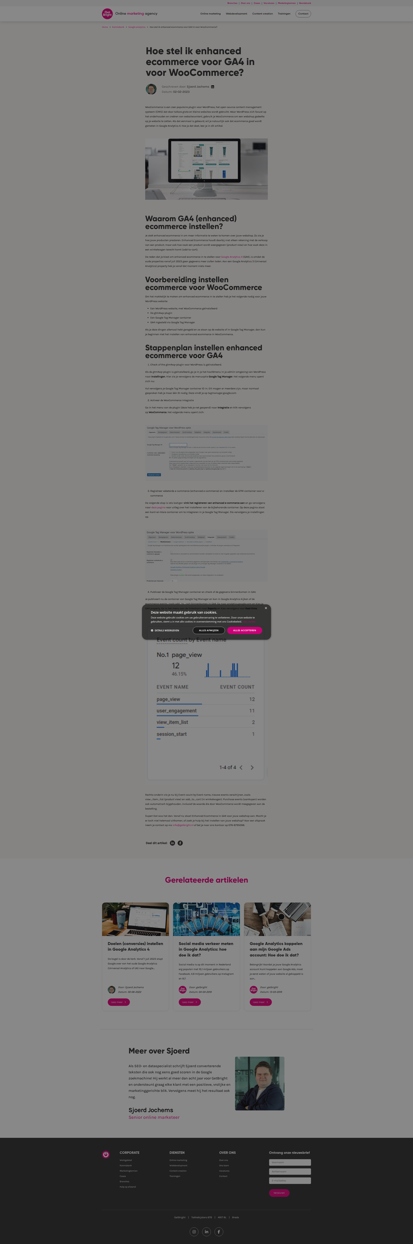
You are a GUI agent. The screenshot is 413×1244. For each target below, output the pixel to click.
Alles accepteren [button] (244, 630)
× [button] (266, 608)
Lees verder (248, 621)
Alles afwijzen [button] (209, 630)
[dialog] (206, 622)
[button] (165, 630)
